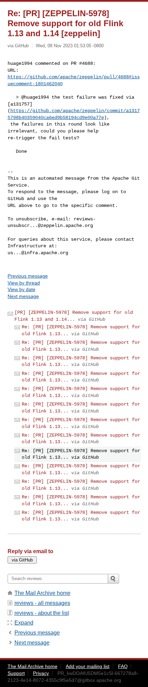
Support (16, 673)
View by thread (24, 283)
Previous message (28, 276)
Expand (23, 623)
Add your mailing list (87, 666)
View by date (21, 289)
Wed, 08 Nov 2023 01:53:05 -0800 (70, 45)
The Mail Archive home (42, 593)
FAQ (123, 666)
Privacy (41, 673)
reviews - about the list (41, 613)
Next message (23, 296)
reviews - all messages (42, 603)
